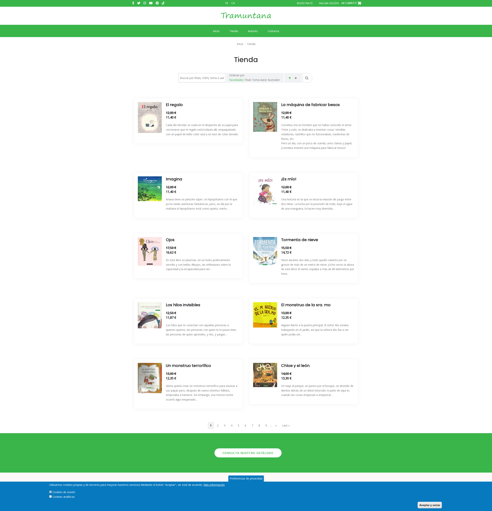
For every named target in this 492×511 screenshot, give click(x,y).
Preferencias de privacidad (246, 478)
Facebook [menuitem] (133, 3)
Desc (296, 78)
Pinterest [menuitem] (157, 3)
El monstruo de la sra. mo (306, 305)
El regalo (174, 104)
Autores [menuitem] (253, 31)
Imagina (174, 179)
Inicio (240, 44)
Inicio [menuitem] (216, 31)
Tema (255, 80)
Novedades (236, 80)
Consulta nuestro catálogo (248, 453)
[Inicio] (246, 18)
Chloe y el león (295, 365)
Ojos (170, 239)
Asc (290, 78)
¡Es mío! (288, 179)
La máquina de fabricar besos (310, 104)
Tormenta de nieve (299, 239)
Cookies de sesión (63, 492)
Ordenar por (236, 75)
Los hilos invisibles (183, 305)
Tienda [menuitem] (233, 31)
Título (247, 80)
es (226, 3)
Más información (214, 485)
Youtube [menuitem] (151, 3)
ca (233, 3)
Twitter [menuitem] (139, 3)
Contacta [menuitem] (273, 31)
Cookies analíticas (63, 497)
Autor (263, 80)
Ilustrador (274, 80)
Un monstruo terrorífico (188, 365)
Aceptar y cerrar (429, 505)
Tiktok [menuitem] (163, 3)
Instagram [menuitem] (145, 3)
